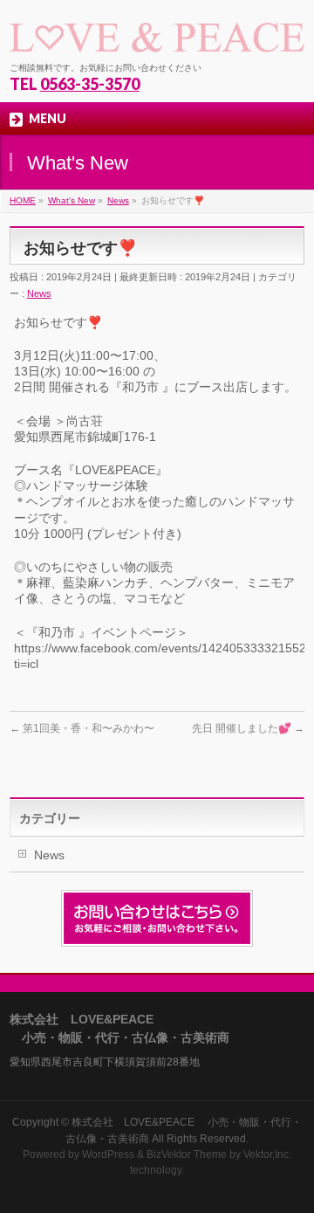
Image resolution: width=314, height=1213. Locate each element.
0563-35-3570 (90, 83)
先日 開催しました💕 (248, 728)
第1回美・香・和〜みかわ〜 (82, 728)
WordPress (108, 1154)
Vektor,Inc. (267, 1154)
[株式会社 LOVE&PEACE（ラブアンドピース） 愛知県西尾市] (157, 33)
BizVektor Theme (187, 1154)
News (39, 293)
